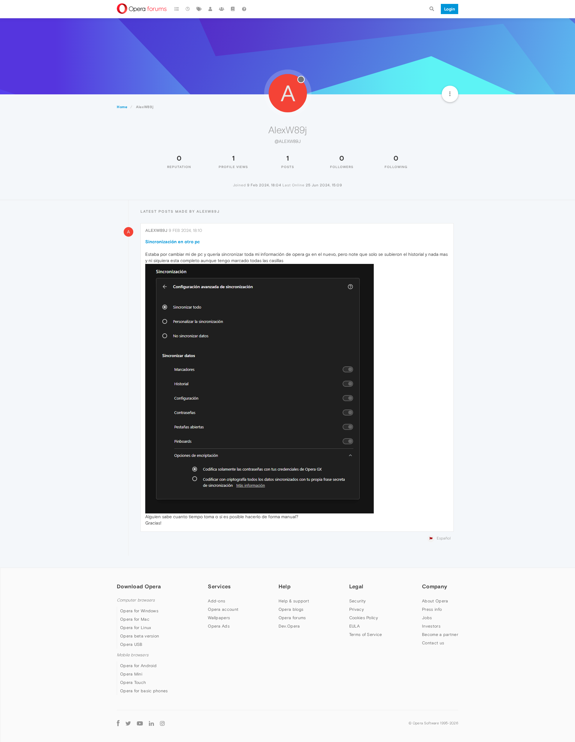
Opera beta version (139, 636)
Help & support (294, 601)
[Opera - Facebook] (118, 723)
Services (219, 586)
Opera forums (292, 617)
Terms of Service (365, 634)
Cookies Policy (363, 617)
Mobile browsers (133, 655)
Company (434, 586)
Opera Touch (133, 682)
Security (357, 601)
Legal (356, 586)
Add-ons (216, 601)
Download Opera (139, 586)
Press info (432, 609)
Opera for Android (138, 665)
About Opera (435, 601)
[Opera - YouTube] (140, 723)
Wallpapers (219, 617)
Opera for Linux (135, 627)
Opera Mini (131, 674)
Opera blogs (291, 609)
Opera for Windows (139, 610)
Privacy (356, 609)
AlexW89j (156, 230)
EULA (354, 626)
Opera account (223, 609)
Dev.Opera (289, 626)
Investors (431, 626)
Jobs (427, 617)
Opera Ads (219, 626)
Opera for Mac (134, 619)
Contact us (433, 642)
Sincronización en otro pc (172, 241)
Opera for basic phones (144, 690)
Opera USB (131, 644)
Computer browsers (136, 600)
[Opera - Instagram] (162, 723)
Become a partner (440, 634)
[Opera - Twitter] (128, 723)
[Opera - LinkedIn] (151, 723)
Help (284, 586)
